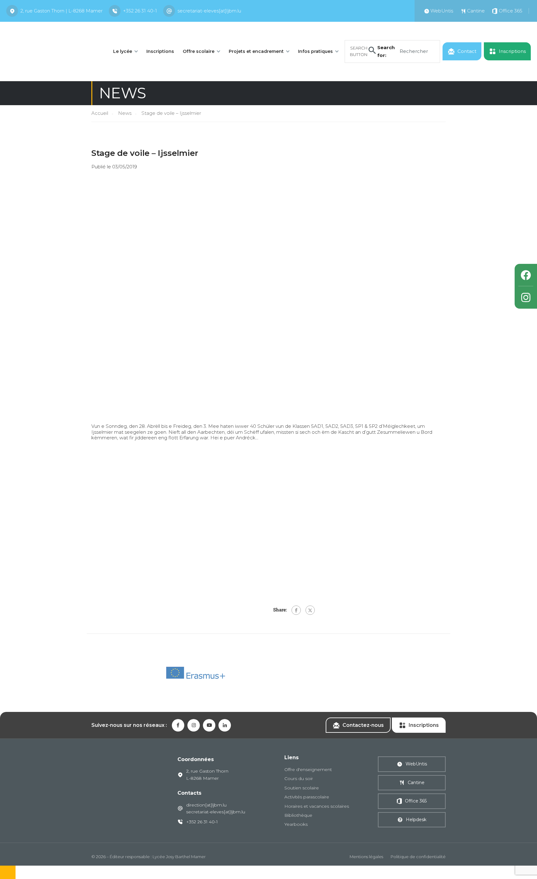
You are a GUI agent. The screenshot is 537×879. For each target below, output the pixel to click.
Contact (466, 51)
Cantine (416, 782)
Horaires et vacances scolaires (316, 806)
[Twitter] (310, 610)
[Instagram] (526, 297)
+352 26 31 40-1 (140, 11)
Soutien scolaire (301, 788)
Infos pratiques (315, 51)
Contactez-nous (363, 725)
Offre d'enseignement (308, 769)
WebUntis (416, 764)
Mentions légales (366, 856)
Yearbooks (296, 824)
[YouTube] (209, 725)
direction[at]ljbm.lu (206, 805)
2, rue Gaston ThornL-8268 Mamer (207, 774)
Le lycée (122, 51)
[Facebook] (296, 610)
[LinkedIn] (224, 725)
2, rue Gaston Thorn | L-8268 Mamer (62, 11)
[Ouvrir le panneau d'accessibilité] (8, 872)
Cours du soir (298, 778)
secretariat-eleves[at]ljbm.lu (209, 11)
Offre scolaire (198, 51)
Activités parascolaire (306, 797)
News (124, 113)
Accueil (99, 113)
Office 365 (416, 801)
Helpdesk (416, 819)
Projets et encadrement (256, 51)
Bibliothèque (298, 815)
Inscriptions (160, 51)
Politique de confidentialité (418, 856)
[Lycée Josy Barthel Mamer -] (52, 51)
